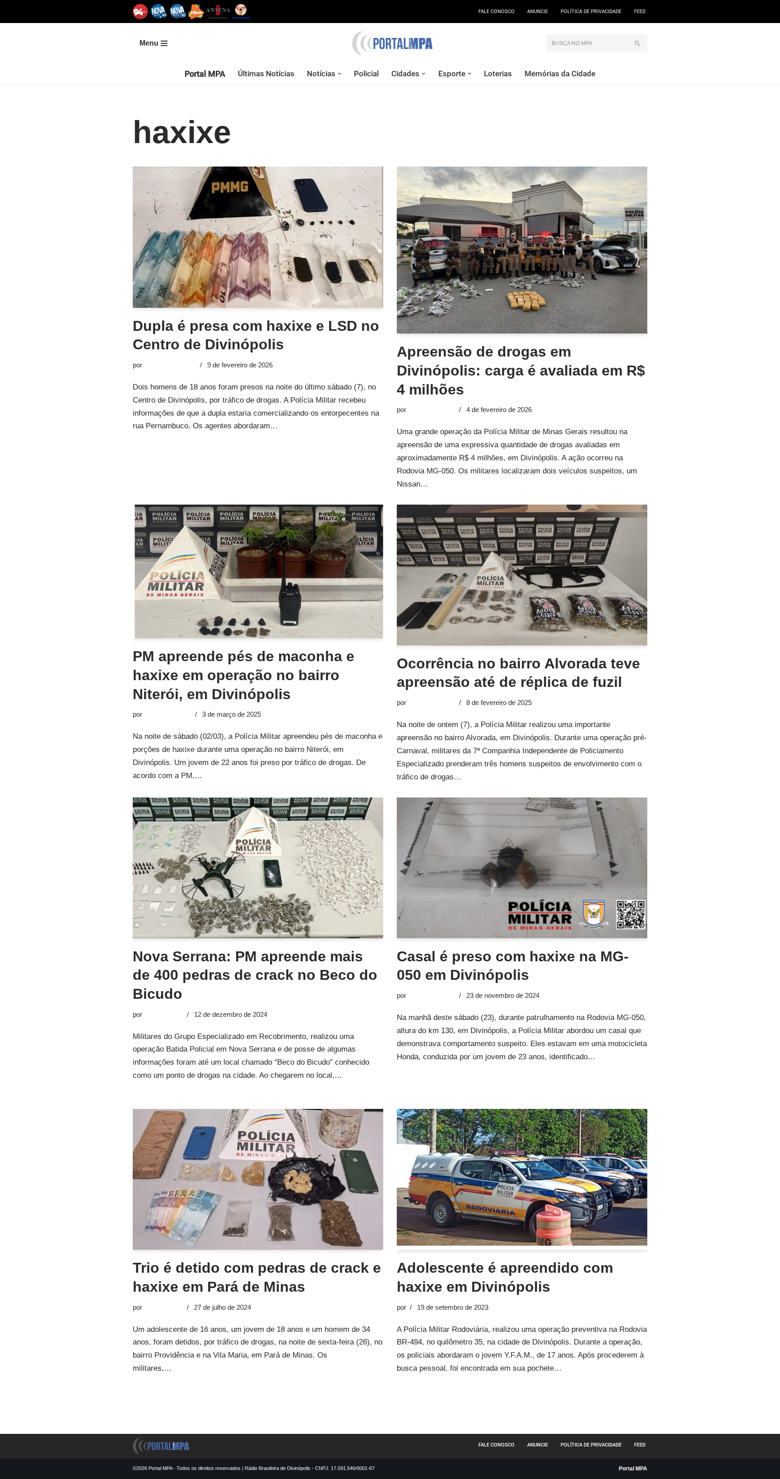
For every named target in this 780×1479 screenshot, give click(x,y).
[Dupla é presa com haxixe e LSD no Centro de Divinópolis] (258, 237)
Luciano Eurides (431, 409)
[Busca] (637, 43)
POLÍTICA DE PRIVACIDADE (591, 11)
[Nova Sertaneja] (177, 11)
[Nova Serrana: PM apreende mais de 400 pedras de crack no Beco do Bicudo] (258, 867)
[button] (340, 74)
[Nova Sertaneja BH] (158, 11)
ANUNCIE (537, 11)
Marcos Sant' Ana (170, 365)
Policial (366, 73)
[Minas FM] (196, 11)
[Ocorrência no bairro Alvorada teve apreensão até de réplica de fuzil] (522, 575)
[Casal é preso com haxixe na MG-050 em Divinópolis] (522, 867)
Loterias (498, 73)
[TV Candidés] (241, 11)
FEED (639, 11)
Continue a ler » (306, 426)
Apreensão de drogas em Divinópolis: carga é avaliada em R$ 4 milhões (521, 370)
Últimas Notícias (266, 73)
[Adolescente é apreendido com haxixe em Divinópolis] (522, 1179)
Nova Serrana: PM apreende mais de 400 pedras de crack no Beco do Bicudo (255, 975)
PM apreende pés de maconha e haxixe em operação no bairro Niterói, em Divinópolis (243, 675)
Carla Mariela (163, 1014)
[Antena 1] (218, 11)
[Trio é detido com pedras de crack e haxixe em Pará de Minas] (258, 1179)
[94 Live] (141, 11)
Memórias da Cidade (560, 73)
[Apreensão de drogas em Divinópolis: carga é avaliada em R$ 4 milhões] (522, 250)
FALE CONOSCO (496, 11)
